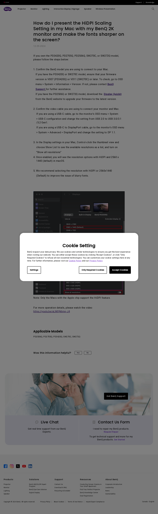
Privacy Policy (95, 261)
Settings (34, 269)
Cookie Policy (75, 261)
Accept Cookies (120, 269)
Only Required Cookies (93, 269)
